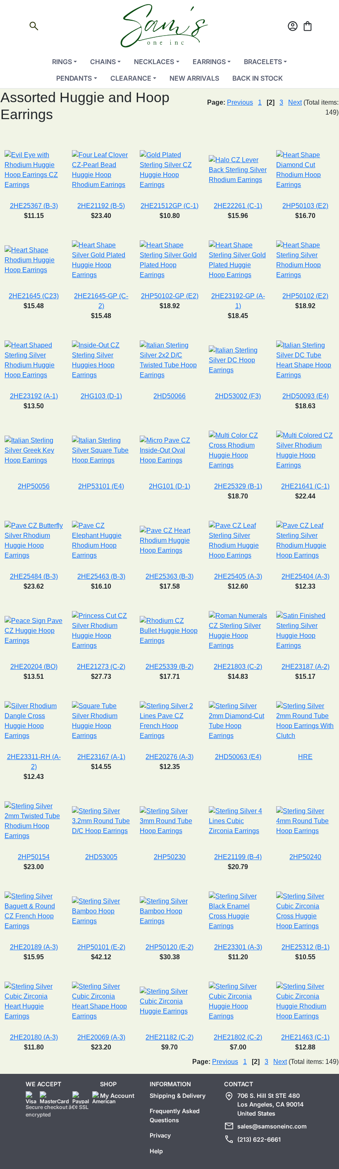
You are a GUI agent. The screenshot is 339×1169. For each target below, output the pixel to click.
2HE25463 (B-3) (101, 576)
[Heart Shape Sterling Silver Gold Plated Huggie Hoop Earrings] (238, 260)
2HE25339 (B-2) (169, 666)
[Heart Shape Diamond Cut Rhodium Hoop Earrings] (305, 169)
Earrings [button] (209, 61)
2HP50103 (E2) (305, 205)
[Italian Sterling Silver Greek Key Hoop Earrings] (34, 450)
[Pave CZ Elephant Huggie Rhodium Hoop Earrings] (101, 540)
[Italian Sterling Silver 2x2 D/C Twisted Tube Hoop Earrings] (170, 360)
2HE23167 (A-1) (101, 756)
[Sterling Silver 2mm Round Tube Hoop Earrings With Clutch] (305, 720)
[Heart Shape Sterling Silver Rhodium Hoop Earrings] (305, 260)
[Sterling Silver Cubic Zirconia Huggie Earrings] (170, 1001)
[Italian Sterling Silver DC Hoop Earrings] (238, 360)
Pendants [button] (74, 78)
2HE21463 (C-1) (305, 1037)
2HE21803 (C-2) (238, 666)
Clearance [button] (130, 78)
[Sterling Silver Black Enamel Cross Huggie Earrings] (238, 911)
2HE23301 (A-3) (238, 947)
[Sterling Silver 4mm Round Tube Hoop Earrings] (305, 820)
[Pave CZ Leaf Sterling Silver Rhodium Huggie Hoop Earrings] (238, 540)
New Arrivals (194, 78)
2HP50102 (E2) (305, 295)
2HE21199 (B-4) (238, 856)
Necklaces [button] (154, 61)
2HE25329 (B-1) (238, 486)
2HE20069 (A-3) (101, 1037)
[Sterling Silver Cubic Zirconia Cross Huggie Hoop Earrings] (305, 911)
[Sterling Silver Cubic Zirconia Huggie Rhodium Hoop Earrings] (305, 1001)
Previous (240, 102)
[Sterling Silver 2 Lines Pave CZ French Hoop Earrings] (170, 720)
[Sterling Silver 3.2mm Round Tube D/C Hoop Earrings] (101, 820)
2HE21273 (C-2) (101, 666)
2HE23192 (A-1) (34, 396)
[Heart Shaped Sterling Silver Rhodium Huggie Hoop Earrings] (34, 360)
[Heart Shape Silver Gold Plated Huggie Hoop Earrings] (101, 260)
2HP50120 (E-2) (169, 947)
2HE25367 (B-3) (34, 205)
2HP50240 (305, 856)
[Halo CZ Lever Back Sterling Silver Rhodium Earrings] (238, 169)
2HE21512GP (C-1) (169, 205)
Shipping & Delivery (177, 1095)
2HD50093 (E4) (305, 396)
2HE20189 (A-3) (34, 947)
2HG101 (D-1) (169, 486)
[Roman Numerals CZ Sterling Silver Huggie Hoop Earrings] (238, 630)
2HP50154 (34, 856)
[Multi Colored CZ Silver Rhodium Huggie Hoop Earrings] (305, 450)
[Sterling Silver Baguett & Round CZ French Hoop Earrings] (34, 911)
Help (156, 1151)
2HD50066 (169, 396)
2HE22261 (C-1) (238, 205)
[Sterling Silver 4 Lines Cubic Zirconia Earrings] (238, 820)
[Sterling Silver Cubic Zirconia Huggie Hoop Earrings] (238, 1001)
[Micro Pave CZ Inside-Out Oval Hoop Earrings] (170, 450)
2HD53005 (101, 856)
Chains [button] (103, 61)
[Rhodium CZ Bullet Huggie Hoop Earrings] (170, 630)
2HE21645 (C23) (34, 295)
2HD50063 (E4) (238, 756)
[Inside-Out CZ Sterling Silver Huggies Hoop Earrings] (101, 360)
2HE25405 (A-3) (238, 576)
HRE (305, 756)
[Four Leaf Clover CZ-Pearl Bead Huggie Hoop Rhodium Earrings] (101, 169)
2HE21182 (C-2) (169, 1037)
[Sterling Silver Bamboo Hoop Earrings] (101, 911)
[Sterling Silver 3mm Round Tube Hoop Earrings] (170, 820)
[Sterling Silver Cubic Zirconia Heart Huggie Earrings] (34, 1001)
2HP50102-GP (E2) (169, 295)
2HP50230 (170, 856)
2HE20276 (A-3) (169, 756)
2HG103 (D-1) (101, 396)
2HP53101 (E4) (101, 486)
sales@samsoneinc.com (272, 1126)
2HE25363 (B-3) (169, 576)
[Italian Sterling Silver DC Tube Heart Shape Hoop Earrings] (305, 360)
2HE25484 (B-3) (34, 576)
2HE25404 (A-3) (305, 576)
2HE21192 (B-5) (101, 205)
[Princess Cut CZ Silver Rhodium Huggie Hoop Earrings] (101, 630)
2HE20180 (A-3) (34, 1037)
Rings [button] (62, 61)
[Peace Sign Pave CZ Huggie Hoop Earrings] (34, 630)
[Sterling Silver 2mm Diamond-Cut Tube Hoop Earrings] (238, 720)
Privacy (160, 1135)
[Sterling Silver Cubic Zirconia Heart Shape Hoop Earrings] (101, 1001)
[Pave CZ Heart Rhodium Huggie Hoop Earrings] (170, 540)
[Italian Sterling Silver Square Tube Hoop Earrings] (101, 450)
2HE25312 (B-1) (305, 947)
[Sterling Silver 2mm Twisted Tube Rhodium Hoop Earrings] (34, 820)
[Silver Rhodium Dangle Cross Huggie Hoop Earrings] (34, 720)
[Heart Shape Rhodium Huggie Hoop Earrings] (34, 260)
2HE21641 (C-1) (305, 486)
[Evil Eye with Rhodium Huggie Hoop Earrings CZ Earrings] (34, 169)
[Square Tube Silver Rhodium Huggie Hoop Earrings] (101, 720)
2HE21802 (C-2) (238, 1037)
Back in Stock (257, 78)
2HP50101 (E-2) (101, 947)
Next (295, 102)
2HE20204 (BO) (33, 666)
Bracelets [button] (263, 61)
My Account (117, 1095)
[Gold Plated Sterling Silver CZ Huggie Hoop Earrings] (170, 169)
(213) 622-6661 (259, 1139)
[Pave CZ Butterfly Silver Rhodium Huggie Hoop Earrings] (34, 540)
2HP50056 (34, 486)
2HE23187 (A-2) (305, 666)
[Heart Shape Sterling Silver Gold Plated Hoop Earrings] (170, 260)
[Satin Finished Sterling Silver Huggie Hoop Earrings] (305, 630)
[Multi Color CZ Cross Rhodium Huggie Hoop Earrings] (238, 450)
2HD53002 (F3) (238, 396)
